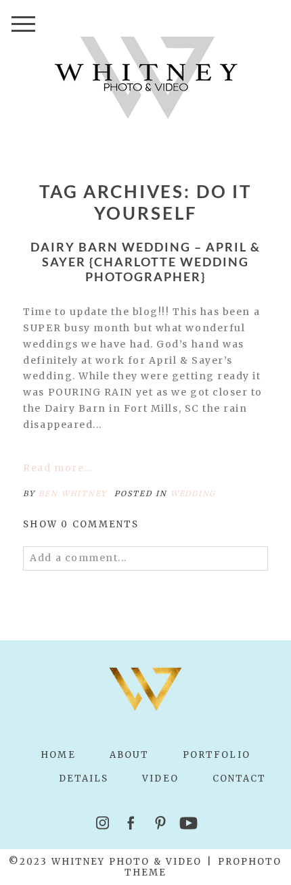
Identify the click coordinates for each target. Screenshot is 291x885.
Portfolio (216, 755)
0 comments (81, 524)
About (129, 755)
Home (58, 755)
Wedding (193, 493)
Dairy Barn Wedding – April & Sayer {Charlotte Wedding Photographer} (145, 261)
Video (160, 778)
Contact (239, 778)
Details (84, 778)
